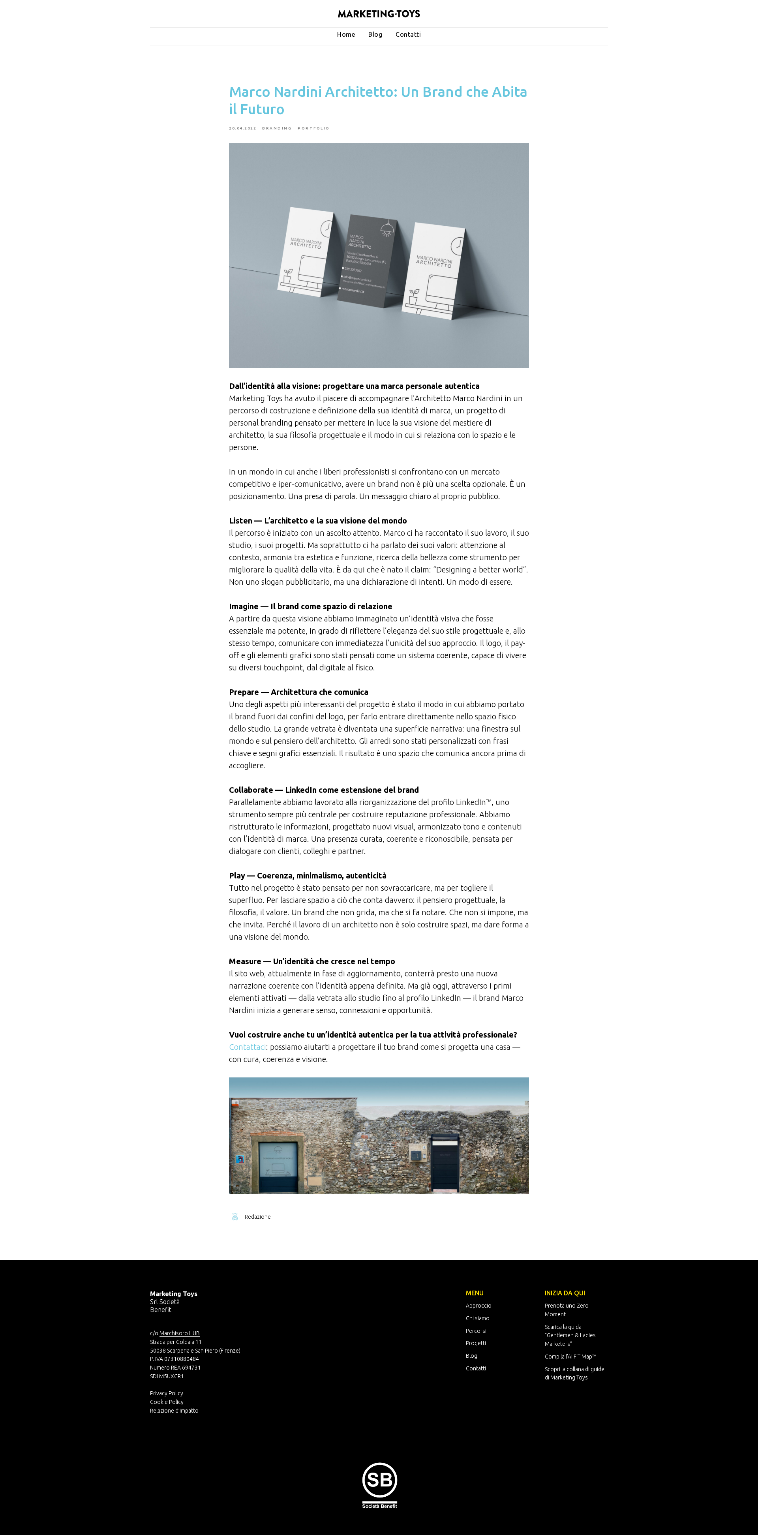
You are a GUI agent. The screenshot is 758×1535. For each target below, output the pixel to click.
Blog (375, 34)
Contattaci (247, 1046)
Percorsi (476, 1331)
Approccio (479, 1305)
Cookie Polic (165, 1402)
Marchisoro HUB (179, 1333)
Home (346, 34)
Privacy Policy (166, 1393)
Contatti (408, 34)
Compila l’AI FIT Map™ (570, 1356)
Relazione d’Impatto (174, 1410)
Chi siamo (478, 1318)
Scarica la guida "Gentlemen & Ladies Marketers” (570, 1335)
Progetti (476, 1343)
